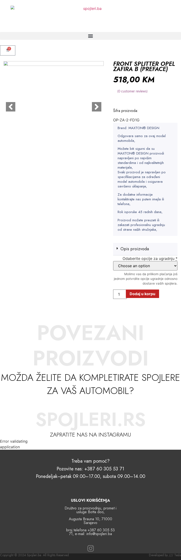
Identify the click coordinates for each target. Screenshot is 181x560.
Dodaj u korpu (142, 293)
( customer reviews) (132, 91)
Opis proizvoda (134, 249)
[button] (90, 36)
